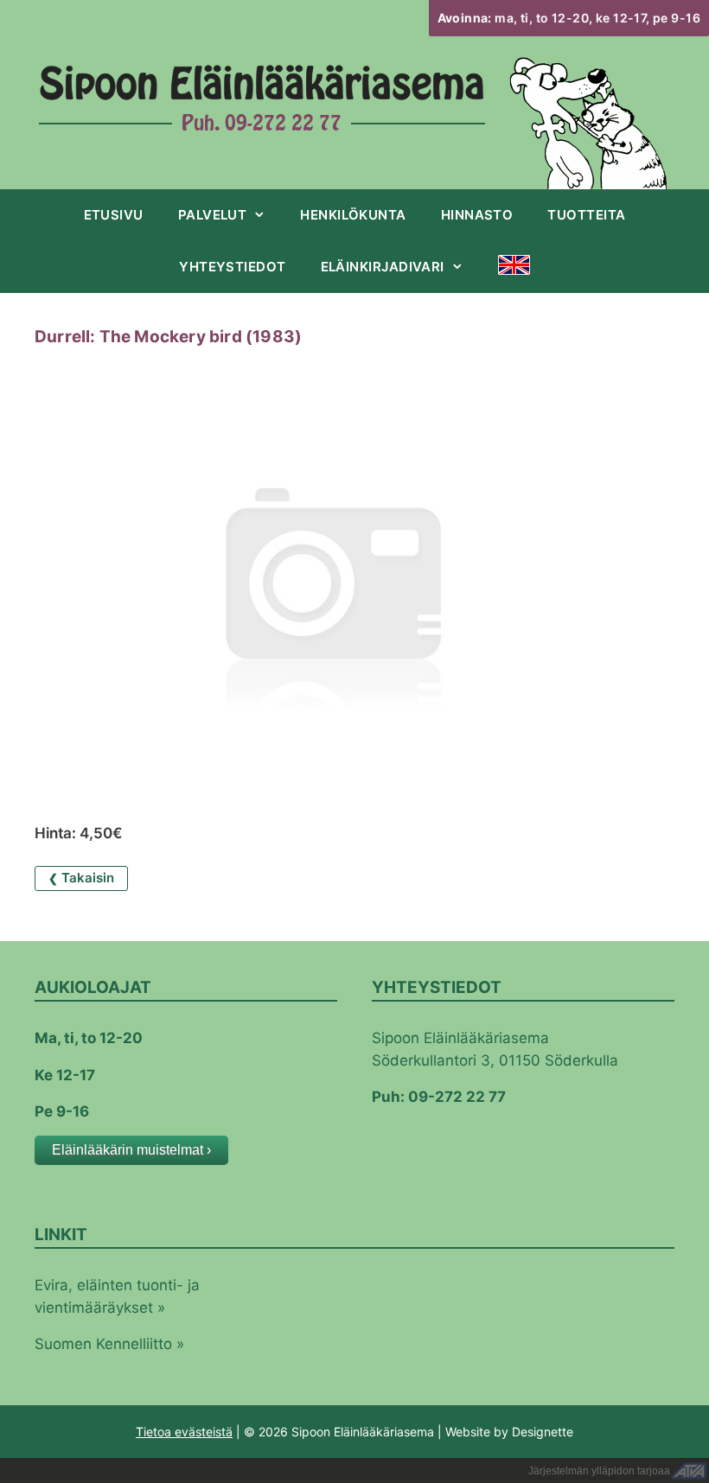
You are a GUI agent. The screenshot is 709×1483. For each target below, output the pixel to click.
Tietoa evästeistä (184, 1431)
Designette (542, 1431)
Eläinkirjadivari (382, 266)
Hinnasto (477, 215)
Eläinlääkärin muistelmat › (131, 1149)
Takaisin (81, 877)
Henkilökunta (353, 215)
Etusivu (114, 215)
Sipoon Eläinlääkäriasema (262, 85)
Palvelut (212, 215)
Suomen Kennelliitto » (109, 1344)
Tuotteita (586, 215)
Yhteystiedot (232, 266)
